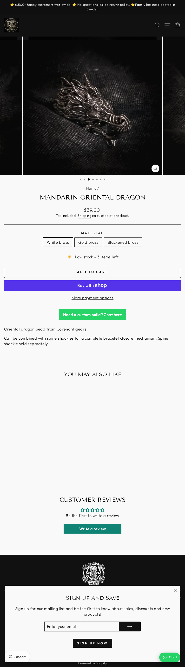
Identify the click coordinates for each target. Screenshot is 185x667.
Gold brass (88, 242)
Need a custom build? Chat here (92, 314)
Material (92, 233)
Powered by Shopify (92, 663)
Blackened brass (123, 242)
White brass (58, 242)
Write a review (92, 528)
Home (91, 188)
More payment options (92, 297)
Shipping (84, 215)
